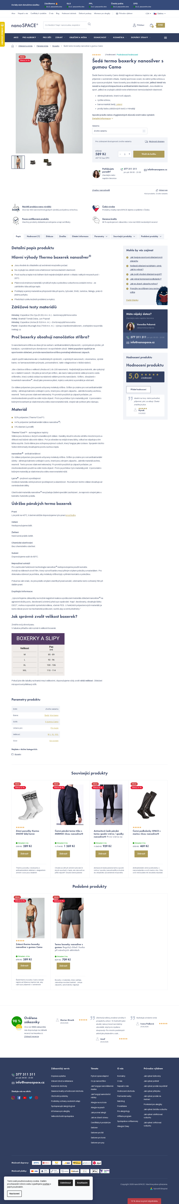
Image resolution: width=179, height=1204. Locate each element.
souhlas (46, 1184)
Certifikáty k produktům (101, 1123)
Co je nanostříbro (98, 1081)
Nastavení (14, 1193)
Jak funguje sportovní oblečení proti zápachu (146, 259)
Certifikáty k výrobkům (38, 14)
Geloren (94, 1128)
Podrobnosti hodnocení (127, 55)
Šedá (47, 715)
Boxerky (18, 754)
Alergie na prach (98, 1108)
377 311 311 (130, 169)
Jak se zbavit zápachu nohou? (144, 284)
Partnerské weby (124, 1096)
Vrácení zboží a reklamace (62, 1081)
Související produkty (122, 236)
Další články (132, 300)
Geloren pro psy (97, 1143)
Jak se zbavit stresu (99, 1118)
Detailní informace (101, 118)
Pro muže (54, 728)
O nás (51, 14)
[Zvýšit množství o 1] (129, 154)
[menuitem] (16, 37)
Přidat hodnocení (138, 390)
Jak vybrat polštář (151, 1081)
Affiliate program (124, 1116)
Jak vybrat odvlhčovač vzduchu (153, 1116)
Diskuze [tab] (49, 236)
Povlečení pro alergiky (153, 1104)
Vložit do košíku (149, 154)
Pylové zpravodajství (100, 1076)
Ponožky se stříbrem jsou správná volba (145, 290)
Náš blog (121, 1101)
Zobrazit (24, 854)
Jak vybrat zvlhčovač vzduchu (152, 1124)
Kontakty (121, 1076)
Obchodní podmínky (59, 1096)
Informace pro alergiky (102, 14)
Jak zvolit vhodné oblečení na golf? (146, 274)
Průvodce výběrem (125, 14)
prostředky (71, 515)
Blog (57, 14)
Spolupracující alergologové (63, 1106)
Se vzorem (53, 741)
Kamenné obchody (59, 1086)
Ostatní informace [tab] (80, 236)
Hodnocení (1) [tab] (33, 236)
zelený (119, 104)
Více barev (54, 715)
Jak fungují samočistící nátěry (101, 1095)
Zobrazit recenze (31, 1037)
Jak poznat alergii (98, 1113)
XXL (56, 734)
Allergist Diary (123, 1126)
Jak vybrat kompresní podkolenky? (146, 279)
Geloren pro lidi (97, 1133)
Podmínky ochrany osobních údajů (65, 1101)
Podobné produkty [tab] (149, 236)
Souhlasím (82, 1183)
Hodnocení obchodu (69, 14)
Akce (13, 14)
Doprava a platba (58, 1076)
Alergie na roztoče (99, 1103)
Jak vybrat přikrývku (152, 1091)
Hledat (89, 24)
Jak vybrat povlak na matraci (152, 1097)
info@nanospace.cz (157, 170)
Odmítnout (65, 1183)
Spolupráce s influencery (127, 1121)
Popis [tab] (18, 236)
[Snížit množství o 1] (120, 154)
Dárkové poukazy (85, 14)
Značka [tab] (62, 236)
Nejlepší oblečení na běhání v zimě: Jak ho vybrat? (146, 268)
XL (53, 734)
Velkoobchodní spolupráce (62, 1116)
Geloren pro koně (98, 1138)
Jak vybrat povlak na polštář (155, 1086)
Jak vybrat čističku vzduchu (155, 1109)
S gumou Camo (51, 722)
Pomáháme (122, 1106)
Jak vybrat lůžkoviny (152, 1076)
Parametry (99, 236)
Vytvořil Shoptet (160, 1189)
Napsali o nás (23, 14)
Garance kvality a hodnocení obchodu (67, 1091)
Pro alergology (123, 1111)
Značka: (101, 190)
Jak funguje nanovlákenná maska (102, 1087)
